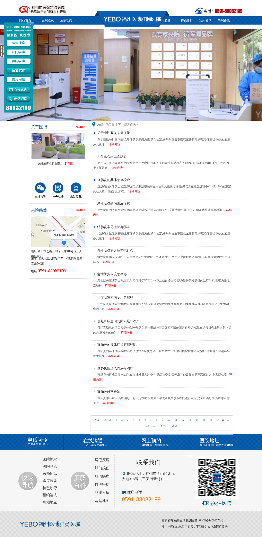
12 (183, 419)
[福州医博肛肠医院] (50, 524)
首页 (96, 419)
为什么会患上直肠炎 (112, 156)
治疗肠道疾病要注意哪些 (115, 297)
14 (197, 419)
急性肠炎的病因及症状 (113, 203)
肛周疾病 (102, 476)
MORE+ (80, 126)
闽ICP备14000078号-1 (212, 520)
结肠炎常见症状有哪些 (113, 227)
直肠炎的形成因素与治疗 (115, 368)
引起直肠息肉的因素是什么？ (118, 321)
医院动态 (66, 20)
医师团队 (50, 474)
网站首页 (25, 20)
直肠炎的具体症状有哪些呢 (117, 344)
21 (154, 425)
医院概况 (48, 20)
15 (204, 419)
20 (147, 425)
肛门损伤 (102, 468)
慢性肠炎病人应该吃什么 (115, 250)
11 (176, 419)
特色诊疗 (187, 20)
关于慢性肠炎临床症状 (113, 133)
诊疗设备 (50, 481)
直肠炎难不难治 (108, 391)
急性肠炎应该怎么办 (112, 274)
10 (169, 419)
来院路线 (224, 20)
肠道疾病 (130, 124)
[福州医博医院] (58, 146)
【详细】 (69, 163)
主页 (118, 124)
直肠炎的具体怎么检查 (113, 180)
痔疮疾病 (102, 460)
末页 (174, 425)
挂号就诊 (58, 196)
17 (218, 419)
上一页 (107, 419)
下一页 (164, 425)
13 (190, 419)
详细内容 (114, 144)
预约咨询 (205, 20)
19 (228, 419)
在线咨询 (40, 196)
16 (211, 419)
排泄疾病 (102, 484)
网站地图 (50, 502)
